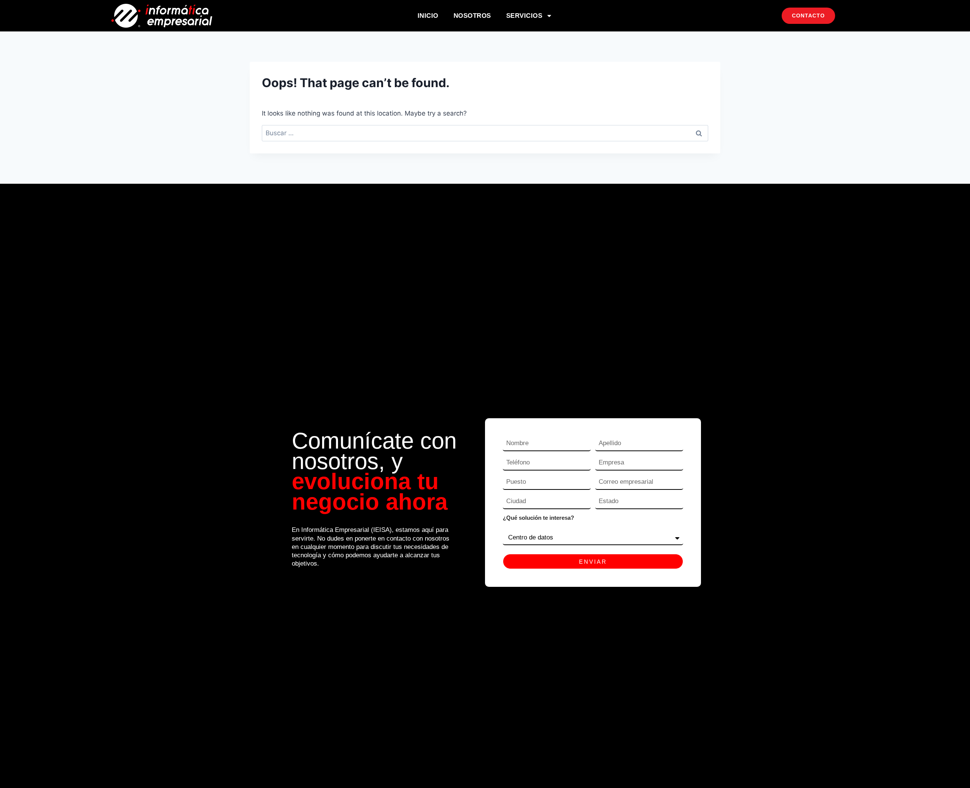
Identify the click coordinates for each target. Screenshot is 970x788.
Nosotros (472, 15)
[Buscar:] (485, 133)
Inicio (428, 15)
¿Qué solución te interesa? (538, 517)
